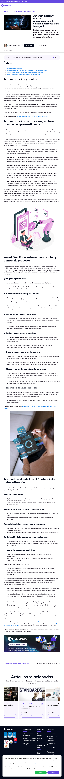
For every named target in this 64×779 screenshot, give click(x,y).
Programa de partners (41, 734)
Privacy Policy (35, 763)
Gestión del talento (29, 740)
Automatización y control (14, 68)
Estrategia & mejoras (29, 738)
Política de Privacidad (50, 739)
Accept (41, 772)
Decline (53, 772)
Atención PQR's (40, 753)
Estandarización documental (28, 734)
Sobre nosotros (51, 734)
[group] (32, 57)
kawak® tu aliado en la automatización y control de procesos (25, 72)
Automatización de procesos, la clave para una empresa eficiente (27, 70)
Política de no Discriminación (51, 744)
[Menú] (61, 5)
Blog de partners (40, 739)
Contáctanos (51, 747)
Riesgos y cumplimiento (27, 744)
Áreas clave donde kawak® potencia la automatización (23, 74)
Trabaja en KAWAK (52, 736)
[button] (6, 57)
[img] (53, 57)
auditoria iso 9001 (26, 704)
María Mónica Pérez (15, 45)
